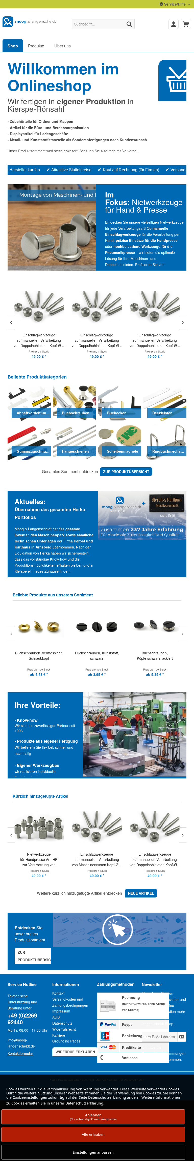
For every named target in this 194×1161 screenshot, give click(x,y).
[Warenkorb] (186, 24)
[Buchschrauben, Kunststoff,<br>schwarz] (41, 627)
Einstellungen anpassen (93, 1152)
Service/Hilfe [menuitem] (175, 4)
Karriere (58, 1035)
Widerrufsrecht (64, 1029)
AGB (56, 1017)
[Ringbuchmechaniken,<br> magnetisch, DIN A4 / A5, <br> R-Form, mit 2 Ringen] (156, 627)
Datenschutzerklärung (84, 1103)
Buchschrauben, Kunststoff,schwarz (41, 655)
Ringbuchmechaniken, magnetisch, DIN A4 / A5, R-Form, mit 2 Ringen (157, 658)
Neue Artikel (141, 893)
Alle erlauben (93, 1134)
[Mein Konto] (173, 24)
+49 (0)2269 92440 (22, 1018)
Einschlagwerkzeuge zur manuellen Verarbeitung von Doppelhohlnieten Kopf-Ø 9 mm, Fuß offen (39, 340)
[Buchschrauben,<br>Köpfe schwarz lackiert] (98, 627)
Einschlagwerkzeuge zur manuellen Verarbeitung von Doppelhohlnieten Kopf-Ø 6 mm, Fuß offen (96, 859)
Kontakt (58, 993)
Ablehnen (93, 1117)
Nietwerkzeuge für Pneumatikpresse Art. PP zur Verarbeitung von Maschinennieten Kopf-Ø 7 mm (154, 859)
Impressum (61, 1010)
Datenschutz (62, 1023)
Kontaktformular (20, 1053)
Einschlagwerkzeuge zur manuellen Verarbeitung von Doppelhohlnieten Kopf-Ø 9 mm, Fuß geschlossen (97, 340)
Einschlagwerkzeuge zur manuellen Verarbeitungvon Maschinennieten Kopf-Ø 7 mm (38, 859)
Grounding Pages (66, 1040)
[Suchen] (129, 24)
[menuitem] (103, 24)
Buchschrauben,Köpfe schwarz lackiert (99, 655)
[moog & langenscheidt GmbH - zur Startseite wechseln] (29, 22)
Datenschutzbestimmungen (163, 1053)
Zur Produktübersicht (37, 956)
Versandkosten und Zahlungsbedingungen (70, 1002)
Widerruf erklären (75, 1051)
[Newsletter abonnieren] (181, 1037)
